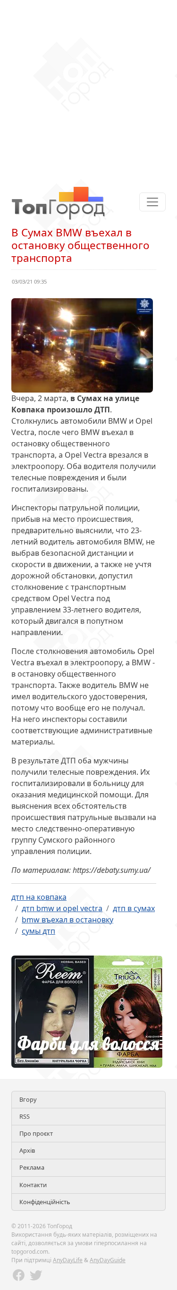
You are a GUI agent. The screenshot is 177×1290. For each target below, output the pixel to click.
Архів (27, 1150)
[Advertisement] (88, 88)
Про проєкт (36, 1133)
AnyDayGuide (108, 1260)
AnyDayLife (68, 1260)
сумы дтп (38, 931)
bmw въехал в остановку (67, 919)
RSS (24, 1116)
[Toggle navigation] (152, 202)
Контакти (33, 1185)
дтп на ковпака (39, 897)
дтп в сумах (134, 908)
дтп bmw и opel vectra (62, 908)
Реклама (31, 1167)
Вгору (28, 1099)
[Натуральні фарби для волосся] (86, 1010)
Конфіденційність (44, 1202)
